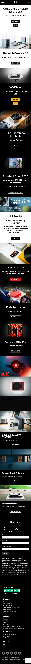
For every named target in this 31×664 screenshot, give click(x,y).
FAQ (4, 622)
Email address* (6, 546)
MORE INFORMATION (15, 192)
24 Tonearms (7, 609)
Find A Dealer (7, 621)
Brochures (6, 636)
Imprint (5, 613)
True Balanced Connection (11, 607)
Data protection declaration (11, 626)
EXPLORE (15, 99)
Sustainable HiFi (8, 605)
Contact (5, 619)
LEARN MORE (15, 279)
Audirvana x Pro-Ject (9, 611)
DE (4, 644)
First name (5, 535)
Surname (4, 540)
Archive (5, 638)
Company (6, 602)
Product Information (9, 634)
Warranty (6, 624)
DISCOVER (15, 21)
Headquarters (7, 603)
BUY (15, 26)
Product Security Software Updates (14, 628)
